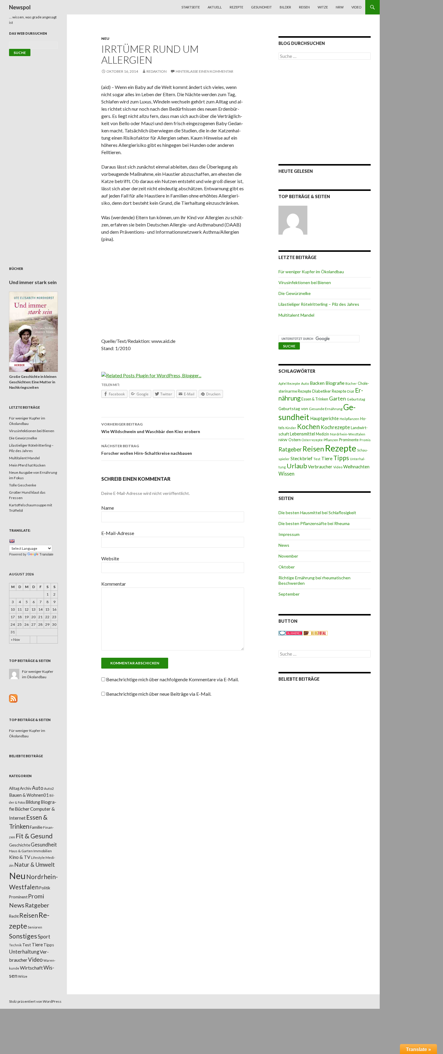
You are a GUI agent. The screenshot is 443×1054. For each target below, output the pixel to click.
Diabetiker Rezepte (329, 391)
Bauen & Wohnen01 (29, 795)
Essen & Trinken (314, 399)
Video (356, 7)
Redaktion (156, 71)
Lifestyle (38, 857)
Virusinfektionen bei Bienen (304, 282)
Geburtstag (356, 399)
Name (107, 508)
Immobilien (42, 851)
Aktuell (215, 7)
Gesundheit (261, 7)
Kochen (308, 427)
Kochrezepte (335, 427)
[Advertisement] (172, 292)
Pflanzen (331, 440)
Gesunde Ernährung (325, 409)
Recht (14, 916)
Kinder (290, 428)
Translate (46, 554)
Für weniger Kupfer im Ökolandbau (311, 271)
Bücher (351, 383)
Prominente (349, 440)
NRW (340, 7)
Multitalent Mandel (296, 315)
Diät (350, 391)
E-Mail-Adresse (117, 533)
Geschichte (19, 844)
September (289, 594)
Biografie (334, 383)
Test (316, 459)
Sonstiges (23, 936)
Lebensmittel (302, 433)
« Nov (15, 639)
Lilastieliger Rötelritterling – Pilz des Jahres (318, 304)
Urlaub (297, 466)
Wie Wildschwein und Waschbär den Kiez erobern (150, 428)
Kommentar (113, 584)
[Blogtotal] (315, 632)
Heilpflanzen (349, 419)
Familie (36, 827)
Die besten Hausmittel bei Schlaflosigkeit (317, 512)
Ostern (294, 439)
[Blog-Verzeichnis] (290, 632)
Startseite (190, 7)
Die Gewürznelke (294, 293)
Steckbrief (302, 458)
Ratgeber (290, 449)
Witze (323, 7)
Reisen (304, 7)
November (288, 556)
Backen (317, 383)
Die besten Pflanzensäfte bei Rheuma (314, 523)
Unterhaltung (24, 952)
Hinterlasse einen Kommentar (204, 71)
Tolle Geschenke (22, 485)
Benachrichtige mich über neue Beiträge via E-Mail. (158, 694)
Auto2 (49, 788)
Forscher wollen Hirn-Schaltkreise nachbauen (146, 450)
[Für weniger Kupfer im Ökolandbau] (292, 220)
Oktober (286, 566)
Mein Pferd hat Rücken (27, 465)
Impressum (289, 534)
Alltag (14, 788)
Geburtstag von (293, 408)
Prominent (18, 896)
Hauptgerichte (324, 418)
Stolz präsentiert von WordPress (35, 1001)
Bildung (33, 802)
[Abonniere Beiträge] (13, 698)
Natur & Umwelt (34, 864)
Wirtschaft (31, 967)
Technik (15, 945)
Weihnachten (356, 466)
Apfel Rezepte (289, 383)
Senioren (35, 927)
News (283, 545)
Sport (44, 936)
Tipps (341, 457)
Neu (105, 38)
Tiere (326, 458)
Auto (305, 383)
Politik (44, 887)
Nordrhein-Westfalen (347, 434)
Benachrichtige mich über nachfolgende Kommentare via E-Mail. (172, 679)
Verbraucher (320, 466)
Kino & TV (19, 857)
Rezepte (236, 7)
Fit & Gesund (34, 836)
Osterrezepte (312, 440)
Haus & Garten (21, 851)
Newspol (20, 7)
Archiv (25, 788)
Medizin (322, 434)
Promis (365, 440)
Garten (337, 398)
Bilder (285, 7)
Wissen (286, 473)
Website (110, 558)
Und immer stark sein (33, 282)
